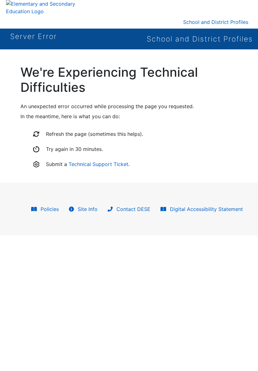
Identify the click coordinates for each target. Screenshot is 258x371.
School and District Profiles (215, 22)
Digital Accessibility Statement (205, 209)
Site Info (87, 209)
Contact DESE (132, 209)
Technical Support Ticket (98, 164)
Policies (49, 209)
